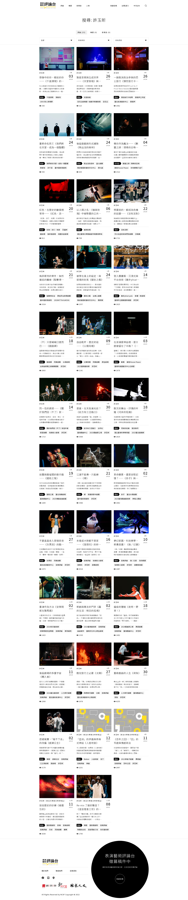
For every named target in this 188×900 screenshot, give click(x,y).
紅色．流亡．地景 (53, 230)
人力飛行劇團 (66, 693)
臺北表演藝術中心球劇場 (86, 697)
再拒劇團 (139, 627)
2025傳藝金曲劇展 (59, 499)
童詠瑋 (42, 234)
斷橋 (122, 362)
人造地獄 (95, 759)
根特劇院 (68, 631)
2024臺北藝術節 (53, 693)
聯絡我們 (59, 871)
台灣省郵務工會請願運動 (49, 366)
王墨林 (64, 230)
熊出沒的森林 (89, 163)
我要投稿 (113, 5)
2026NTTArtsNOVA (61, 300)
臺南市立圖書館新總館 (123, 300)
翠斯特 (58, 97)
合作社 (100, 428)
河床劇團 (58, 829)
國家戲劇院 (51, 825)
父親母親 (87, 362)
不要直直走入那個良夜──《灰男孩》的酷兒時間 (51, 544)
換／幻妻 (133, 560)
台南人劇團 (97, 296)
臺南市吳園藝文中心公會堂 (125, 366)
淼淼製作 (80, 631)
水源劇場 (66, 362)
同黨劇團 (57, 362)
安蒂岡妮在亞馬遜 (46, 631)
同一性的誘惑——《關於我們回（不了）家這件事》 (51, 412)
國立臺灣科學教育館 (122, 432)
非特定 (117, 163)
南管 (48, 759)
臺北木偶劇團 (132, 494)
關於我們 (45, 871)
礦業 (65, 829)
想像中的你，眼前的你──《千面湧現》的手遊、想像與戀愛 (51, 81)
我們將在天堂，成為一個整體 (57, 163)
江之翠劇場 (44, 763)
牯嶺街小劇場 (54, 432)
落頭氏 (79, 565)
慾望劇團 (43, 432)
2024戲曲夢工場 (127, 627)
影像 (59, 825)
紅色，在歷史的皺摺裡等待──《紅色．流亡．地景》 (51, 213)
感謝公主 (55, 759)
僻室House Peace (121, 168)
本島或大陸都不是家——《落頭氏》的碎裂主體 (89, 544)
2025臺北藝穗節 (138, 432)
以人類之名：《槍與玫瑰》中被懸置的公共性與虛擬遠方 (89, 213)
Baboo (86, 759)
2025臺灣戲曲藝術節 (122, 499)
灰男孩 (49, 560)
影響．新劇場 (140, 296)
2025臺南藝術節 (83, 366)
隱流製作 (135, 428)
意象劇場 (66, 825)
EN (139, 5)
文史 (50, 829)
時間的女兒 (81, 829)
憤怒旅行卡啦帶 (127, 97)
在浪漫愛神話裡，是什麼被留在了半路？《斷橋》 (126, 345)
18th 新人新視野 (46, 101)
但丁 (102, 759)
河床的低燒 (125, 428)
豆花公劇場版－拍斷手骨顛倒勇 (89, 101)
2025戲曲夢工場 (96, 432)
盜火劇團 (99, 163)
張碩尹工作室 (140, 97)
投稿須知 (73, 871)
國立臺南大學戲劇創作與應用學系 (89, 234)
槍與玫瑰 (87, 230)
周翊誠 (138, 759)
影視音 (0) (106, 32)
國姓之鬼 (50, 494)
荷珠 (116, 697)
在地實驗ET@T (136, 168)
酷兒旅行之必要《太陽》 (90, 673)
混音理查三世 (93, 829)
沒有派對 (124, 230)
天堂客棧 (87, 97)
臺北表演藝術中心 (121, 101)
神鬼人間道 (136, 499)
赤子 (122, 494)
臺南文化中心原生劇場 (94, 631)
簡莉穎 (100, 300)
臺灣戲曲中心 (82, 432)
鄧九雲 (100, 168)
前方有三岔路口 (90, 428)
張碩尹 (132, 101)
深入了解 (56, 58)
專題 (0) (93, 32)
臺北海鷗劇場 (61, 494)
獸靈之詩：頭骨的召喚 (131, 163)
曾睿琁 (42, 168)
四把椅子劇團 (89, 693)
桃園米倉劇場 (63, 234)
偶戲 (85, 825)
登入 (127, 5)
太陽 (98, 693)
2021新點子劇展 (127, 759)
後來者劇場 (51, 234)
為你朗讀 (142, 560)
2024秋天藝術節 (53, 627)
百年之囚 (127, 763)
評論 (62, 5)
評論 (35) (81, 32)
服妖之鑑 (87, 296)
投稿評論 (59, 565)
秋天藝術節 (104, 829)
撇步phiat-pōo (127, 296)
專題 (70, 5)
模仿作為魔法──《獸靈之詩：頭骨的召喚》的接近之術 (126, 147)
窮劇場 (53, 763)
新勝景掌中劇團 (94, 494)
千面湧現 (50, 97)
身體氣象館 (138, 565)
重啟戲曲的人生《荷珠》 (127, 673)
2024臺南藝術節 (90, 627)
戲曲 (79, 97)
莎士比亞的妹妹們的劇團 (124, 234)
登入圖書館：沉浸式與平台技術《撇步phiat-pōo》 (126, 279)
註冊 (123, 5)
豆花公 (105, 101)
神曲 (88, 763)
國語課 (49, 362)
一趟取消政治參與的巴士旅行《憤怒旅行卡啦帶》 (126, 81)
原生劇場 (105, 362)
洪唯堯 (137, 234)
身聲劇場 (95, 565)
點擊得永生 (51, 296)
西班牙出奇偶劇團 (64, 296)
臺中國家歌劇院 (60, 168)
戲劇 (41, 97)
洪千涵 (49, 168)
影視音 (79, 5)
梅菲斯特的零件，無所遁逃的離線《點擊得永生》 (51, 279)
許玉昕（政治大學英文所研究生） (90, 735)
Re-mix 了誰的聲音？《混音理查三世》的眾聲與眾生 (89, 809)
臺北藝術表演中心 (55, 697)
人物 (88, 5)
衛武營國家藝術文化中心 (86, 168)
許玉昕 (42, 73)
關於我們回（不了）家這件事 (57, 428)
